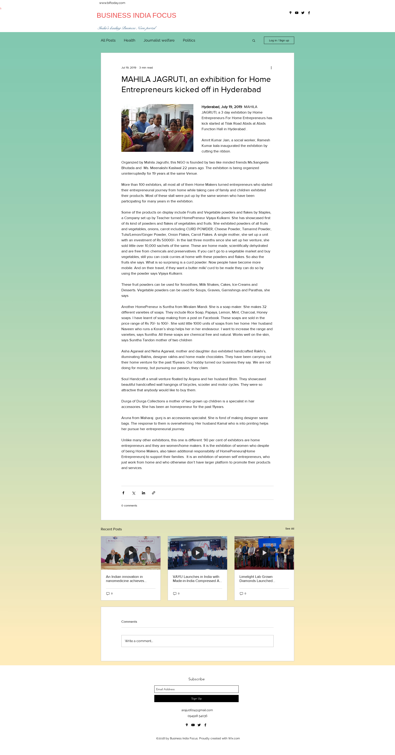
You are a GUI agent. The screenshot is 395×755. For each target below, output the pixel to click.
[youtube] (193, 725)
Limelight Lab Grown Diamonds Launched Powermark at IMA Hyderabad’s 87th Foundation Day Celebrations (263, 579)
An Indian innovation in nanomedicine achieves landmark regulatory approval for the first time (129, 579)
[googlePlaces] (187, 725)
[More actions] (271, 67)
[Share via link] (154, 493)
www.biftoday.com (112, 3)
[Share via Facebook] (123, 493)
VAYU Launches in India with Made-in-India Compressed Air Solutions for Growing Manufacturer (197, 579)
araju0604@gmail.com (197, 710)
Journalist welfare (159, 40)
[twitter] (199, 725)
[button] (254, 40)
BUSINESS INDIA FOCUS (136, 15)
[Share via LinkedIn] (143, 493)
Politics (189, 40)
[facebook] (205, 725)
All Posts (108, 40)
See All (289, 528)
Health (129, 40)
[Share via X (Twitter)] (133, 493)
